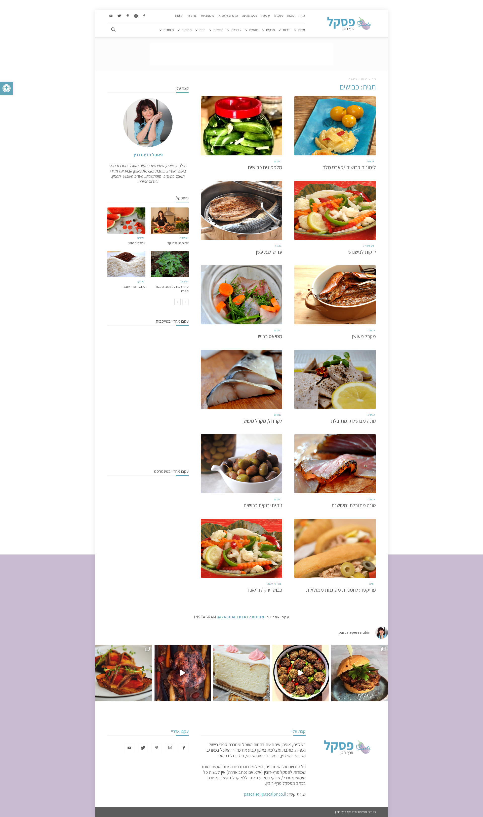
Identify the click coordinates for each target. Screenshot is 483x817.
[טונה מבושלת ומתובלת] (335, 379)
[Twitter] (119, 16)
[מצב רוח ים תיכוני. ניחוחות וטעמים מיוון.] (123, 673)
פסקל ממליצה (249, 15)
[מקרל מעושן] (335, 294)
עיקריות (236, 30)
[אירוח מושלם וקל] (170, 220)
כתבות (291, 15)
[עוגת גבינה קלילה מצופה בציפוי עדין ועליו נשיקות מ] (241, 673)
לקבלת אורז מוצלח (133, 286)
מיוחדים (169, 30)
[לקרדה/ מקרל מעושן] (241, 379)
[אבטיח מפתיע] (126, 220)
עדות (301, 30)
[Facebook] (144, 16)
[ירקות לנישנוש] (335, 210)
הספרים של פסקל (228, 15)
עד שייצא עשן (269, 251)
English (179, 15)
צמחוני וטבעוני (273, 583)
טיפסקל (265, 15)
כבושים (277, 161)
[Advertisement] (241, 54)
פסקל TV (278, 15)
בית (374, 79)
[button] (6, 88)
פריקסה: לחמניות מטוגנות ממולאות (341, 589)
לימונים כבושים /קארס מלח (349, 167)
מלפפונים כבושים (265, 167)
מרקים (270, 30)
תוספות (218, 30)
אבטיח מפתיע (136, 243)
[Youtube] (111, 16)
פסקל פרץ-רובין (148, 154)
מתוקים (187, 30)
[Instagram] (136, 16)
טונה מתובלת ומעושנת (353, 505)
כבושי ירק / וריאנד (264, 589)
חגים (202, 30)
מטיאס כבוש (270, 336)
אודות (302, 15)
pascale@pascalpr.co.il (265, 794)
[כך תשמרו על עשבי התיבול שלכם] (170, 264)
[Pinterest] (127, 16)
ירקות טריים (369, 245)
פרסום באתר (207, 15)
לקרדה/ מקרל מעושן (262, 420)
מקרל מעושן (364, 336)
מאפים (253, 30)
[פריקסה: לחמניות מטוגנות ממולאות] (335, 548)
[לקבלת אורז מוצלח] (126, 264)
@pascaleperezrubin (240, 617)
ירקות (286, 30)
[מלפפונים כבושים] (241, 125)
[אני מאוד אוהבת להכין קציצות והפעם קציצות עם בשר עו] (300, 673)
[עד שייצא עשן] (241, 210)
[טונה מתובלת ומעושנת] (335, 463)
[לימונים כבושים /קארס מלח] (335, 125)
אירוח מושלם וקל (178, 243)
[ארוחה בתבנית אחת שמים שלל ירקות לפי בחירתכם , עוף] (182, 673)
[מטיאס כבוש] (241, 294)
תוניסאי (371, 161)
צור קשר (191, 15)
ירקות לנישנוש (362, 251)
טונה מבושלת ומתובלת (353, 420)
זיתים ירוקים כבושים (263, 505)
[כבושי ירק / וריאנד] (241, 548)
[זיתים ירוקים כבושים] (241, 463)
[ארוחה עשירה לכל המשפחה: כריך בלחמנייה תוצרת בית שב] (359, 673)
